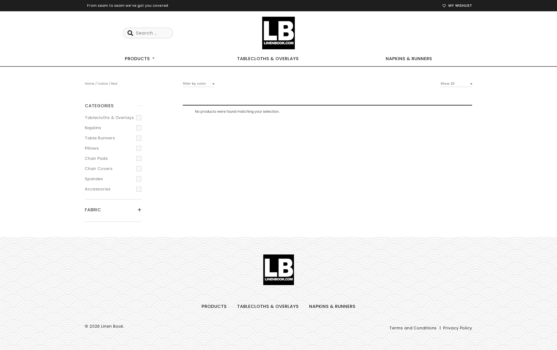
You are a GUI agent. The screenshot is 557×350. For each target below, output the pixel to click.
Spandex (94, 179)
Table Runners (100, 138)
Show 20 (448, 83)
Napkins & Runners (409, 59)
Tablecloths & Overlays (268, 59)
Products (137, 59)
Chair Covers (99, 168)
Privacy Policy (457, 328)
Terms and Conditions (413, 328)
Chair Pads (96, 158)
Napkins (93, 127)
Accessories (98, 189)
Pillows (92, 148)
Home (89, 83)
